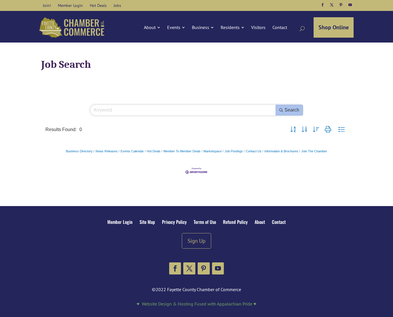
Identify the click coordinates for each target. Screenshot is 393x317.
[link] (46, 5)
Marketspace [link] (212, 151)
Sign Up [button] (196, 240)
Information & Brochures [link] (281, 151)
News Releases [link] (107, 151)
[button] (322, 4)
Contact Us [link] (254, 151)
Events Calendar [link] (132, 151)
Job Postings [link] (234, 151)
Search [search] (292, 109)
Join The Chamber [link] (314, 151)
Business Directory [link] (79, 151)
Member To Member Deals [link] (182, 151)
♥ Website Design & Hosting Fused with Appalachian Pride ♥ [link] (196, 304)
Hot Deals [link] (154, 151)
